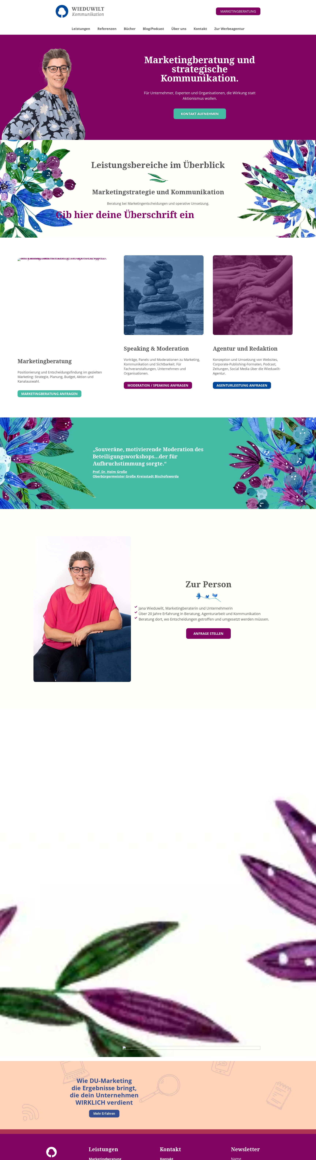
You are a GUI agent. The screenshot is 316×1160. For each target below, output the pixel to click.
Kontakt (200, 28)
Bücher (130, 28)
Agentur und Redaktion (245, 348)
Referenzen (106, 28)
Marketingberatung (45, 361)
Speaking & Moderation (156, 348)
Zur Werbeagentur (229, 28)
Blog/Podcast (153, 28)
